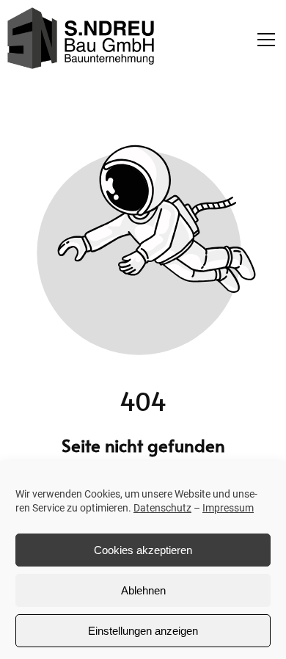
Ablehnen (143, 590)
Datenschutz (162, 508)
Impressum (228, 508)
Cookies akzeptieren (143, 550)
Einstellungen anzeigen (143, 631)
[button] (270, 39)
